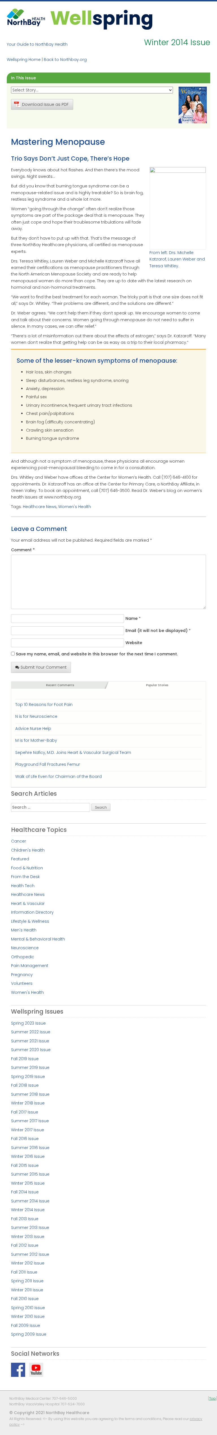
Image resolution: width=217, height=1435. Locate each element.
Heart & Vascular (28, 903)
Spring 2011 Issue (27, 1281)
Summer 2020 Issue (31, 1050)
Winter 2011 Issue (27, 1290)
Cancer (18, 841)
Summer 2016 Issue (30, 1147)
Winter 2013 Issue (27, 1236)
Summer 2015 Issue (30, 1174)
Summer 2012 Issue (30, 1254)
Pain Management (29, 965)
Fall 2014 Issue (25, 1192)
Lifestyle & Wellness (30, 921)
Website (133, 643)
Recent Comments (60, 685)
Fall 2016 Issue (25, 1138)
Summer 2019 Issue (30, 1067)
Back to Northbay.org (65, 59)
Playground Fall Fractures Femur (47, 764)
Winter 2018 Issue (28, 1103)
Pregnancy (22, 974)
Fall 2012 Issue (24, 1245)
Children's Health (28, 850)
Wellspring (101, 19)
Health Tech (22, 886)
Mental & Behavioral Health (38, 939)
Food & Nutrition (27, 868)
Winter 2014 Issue (28, 1210)
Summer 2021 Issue (30, 1041)
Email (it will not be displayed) (156, 630)
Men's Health (23, 930)
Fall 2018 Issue (25, 1085)
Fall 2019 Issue (25, 1059)
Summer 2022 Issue (30, 1032)
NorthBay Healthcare (26, 19)
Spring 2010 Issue (28, 1308)
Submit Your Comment (44, 667)
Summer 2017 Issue (30, 1121)
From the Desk (25, 877)
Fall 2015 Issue (25, 1165)
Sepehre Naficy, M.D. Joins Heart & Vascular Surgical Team (73, 752)
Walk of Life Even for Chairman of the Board (58, 776)
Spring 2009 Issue (28, 1334)
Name (131, 618)
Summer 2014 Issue (30, 1201)
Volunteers (21, 983)
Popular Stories (157, 685)
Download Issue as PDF (45, 104)
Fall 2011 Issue (24, 1272)
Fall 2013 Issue (24, 1219)
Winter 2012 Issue (27, 1263)
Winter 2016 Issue (28, 1156)
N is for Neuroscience (36, 716)
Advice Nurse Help (33, 728)
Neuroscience (25, 948)
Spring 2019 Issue (28, 1076)
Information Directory (32, 912)
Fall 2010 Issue (25, 1298)
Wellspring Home (24, 59)
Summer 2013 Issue (30, 1227)
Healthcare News (40, 506)
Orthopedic (22, 957)
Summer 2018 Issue (30, 1094)
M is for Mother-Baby (36, 740)
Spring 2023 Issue (28, 1023)
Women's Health (74, 506)
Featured (20, 859)
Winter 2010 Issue (28, 1316)
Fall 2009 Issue (25, 1325)
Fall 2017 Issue (24, 1112)
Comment (23, 550)
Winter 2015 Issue (28, 1183)
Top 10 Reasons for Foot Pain (44, 704)
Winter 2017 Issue (27, 1130)
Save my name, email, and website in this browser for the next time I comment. (97, 654)
